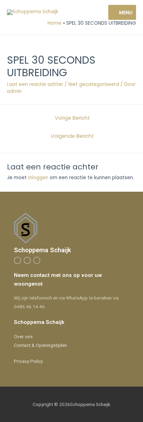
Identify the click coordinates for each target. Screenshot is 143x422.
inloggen (38, 177)
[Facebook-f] (17, 260)
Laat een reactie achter (35, 84)
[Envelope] (37, 260)
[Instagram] (27, 260)
